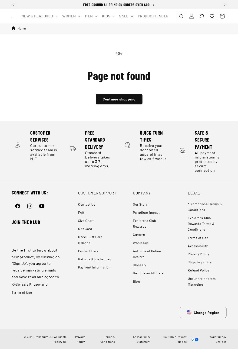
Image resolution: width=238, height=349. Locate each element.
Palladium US (44, 336)
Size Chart (86, 221)
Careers (139, 234)
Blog (136, 281)
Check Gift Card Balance (90, 240)
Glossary (139, 265)
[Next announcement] (225, 4)
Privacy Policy (198, 254)
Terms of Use (22, 292)
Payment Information (94, 267)
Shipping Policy (200, 262)
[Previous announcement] (13, 4)
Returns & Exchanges (94, 259)
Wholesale (141, 243)
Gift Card (85, 229)
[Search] (181, 16)
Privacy (34, 284)
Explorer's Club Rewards (144, 223)
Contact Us (86, 204)
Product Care (88, 251)
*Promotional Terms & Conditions (205, 207)
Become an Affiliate (148, 273)
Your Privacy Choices (217, 339)
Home (22, 28)
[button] (202, 16)
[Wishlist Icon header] (212, 16)
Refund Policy (198, 270)
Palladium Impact (146, 212)
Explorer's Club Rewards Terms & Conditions (201, 223)
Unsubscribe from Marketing (202, 281)
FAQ (81, 212)
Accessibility (198, 246)
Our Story (140, 204)
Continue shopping (119, 99)
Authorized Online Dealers (147, 254)
